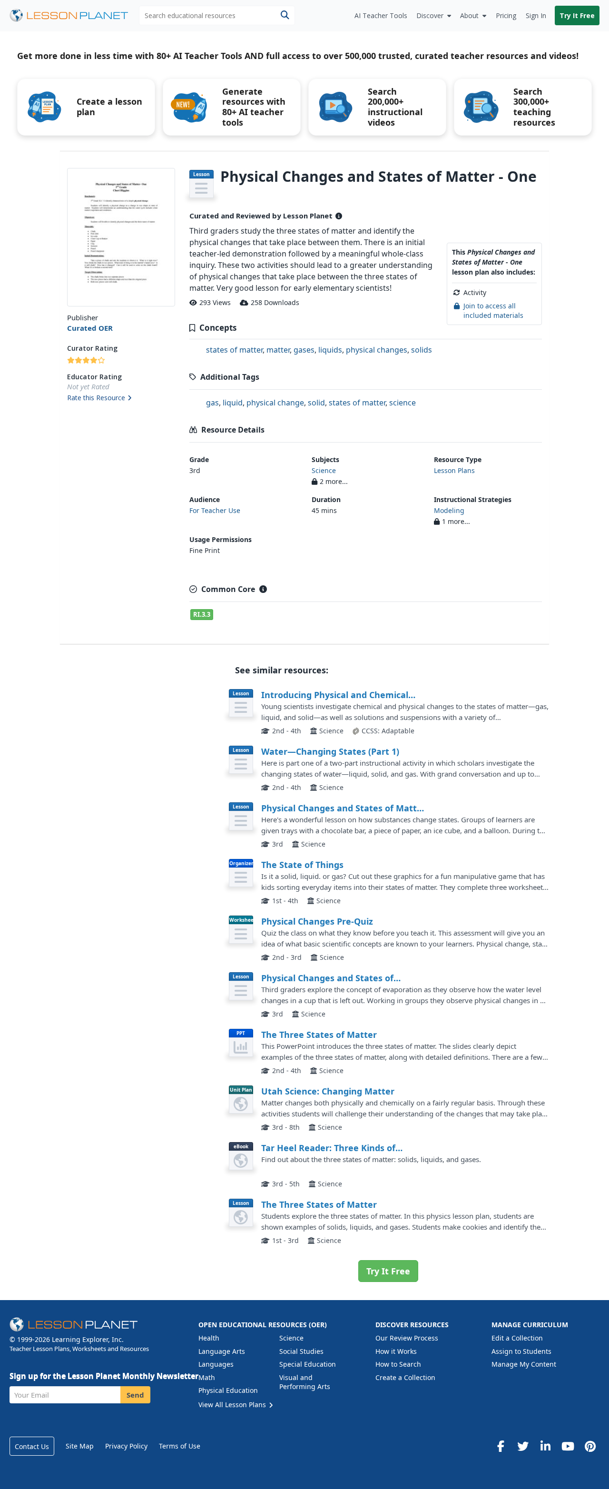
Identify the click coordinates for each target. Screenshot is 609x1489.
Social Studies (301, 1351)
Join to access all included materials (493, 310)
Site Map (80, 1445)
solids (421, 350)
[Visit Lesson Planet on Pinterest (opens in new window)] (589, 1446)
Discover (429, 15)
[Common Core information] (263, 589)
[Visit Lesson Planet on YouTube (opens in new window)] (567, 1446)
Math (206, 1377)
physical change (275, 402)
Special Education (307, 1364)
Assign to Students (521, 1351)
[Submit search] (285, 15)
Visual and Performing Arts (304, 1382)
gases (304, 350)
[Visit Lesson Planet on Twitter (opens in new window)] (522, 1446)
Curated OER (90, 328)
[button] (121, 398)
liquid (233, 402)
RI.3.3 (201, 614)
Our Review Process (406, 1337)
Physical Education (228, 1390)
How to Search (398, 1364)
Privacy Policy (126, 1445)
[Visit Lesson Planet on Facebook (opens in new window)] (500, 1446)
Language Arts (221, 1351)
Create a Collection (405, 1377)
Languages (216, 1364)
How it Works (396, 1351)
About (469, 15)
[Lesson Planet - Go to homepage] (74, 15)
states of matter (234, 350)
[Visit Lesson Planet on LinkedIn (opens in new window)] (545, 1446)
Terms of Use (179, 1445)
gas (212, 402)
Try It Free (577, 15)
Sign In (536, 15)
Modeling (449, 510)
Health (208, 1337)
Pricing (506, 15)
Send (135, 1395)
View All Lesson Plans (233, 1404)
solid (316, 402)
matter (278, 350)
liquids (330, 350)
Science (324, 470)
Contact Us (32, 1446)
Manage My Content (523, 1364)
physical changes (376, 350)
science (402, 402)
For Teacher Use (214, 510)
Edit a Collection (517, 1337)
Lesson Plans (454, 470)
